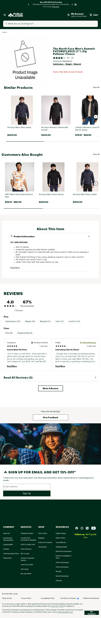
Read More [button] (15, 268)
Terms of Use (7, 598)
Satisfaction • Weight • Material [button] (67, 64)
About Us (6, 533)
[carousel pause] (75, 4)
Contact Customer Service (27, 559)
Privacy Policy (26, 598)
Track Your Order (27, 564)
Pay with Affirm (26, 574)
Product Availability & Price (63, 557)
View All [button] (96, 87)
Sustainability (8, 544)
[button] (96, 117)
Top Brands (42, 547)
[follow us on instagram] (83, 528)
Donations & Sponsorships (8, 539)
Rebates (41, 538)
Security (59, 580)
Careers (6, 549)
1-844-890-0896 (57, 606)
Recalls (58, 571)
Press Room (7, 558)
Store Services (26, 549)
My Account (25, 553)
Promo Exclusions (62, 567)
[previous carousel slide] (28, 4)
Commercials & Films (11, 553)
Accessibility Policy (48, 598)
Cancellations (61, 542)
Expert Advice (61, 533)
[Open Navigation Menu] (4, 15)
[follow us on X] (88, 528)
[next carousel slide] (72, 4)
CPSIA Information (62, 562)
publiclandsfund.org (65, 612)
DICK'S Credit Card (28, 544)
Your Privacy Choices (67, 598)
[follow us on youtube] (93, 528)
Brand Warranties (62, 576)
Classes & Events (27, 533)
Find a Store (42, 533)
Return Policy (60, 538)
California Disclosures (91, 598)
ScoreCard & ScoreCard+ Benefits (28, 539)
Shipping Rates (61, 547)
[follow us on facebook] (77, 528)
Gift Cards (24, 569)
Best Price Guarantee (63, 551)
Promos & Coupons (45, 542)
